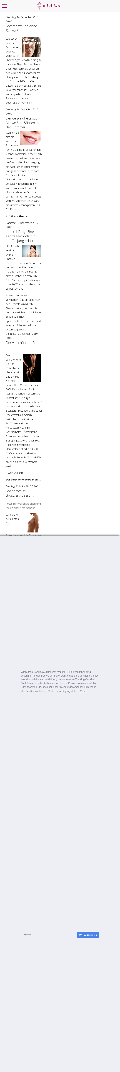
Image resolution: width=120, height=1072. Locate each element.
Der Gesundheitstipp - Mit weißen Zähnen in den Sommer (22, 122)
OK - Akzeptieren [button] (88, 935)
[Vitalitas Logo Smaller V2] (48, 6)
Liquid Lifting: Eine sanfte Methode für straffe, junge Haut (20, 236)
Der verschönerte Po (21, 342)
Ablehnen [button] (27, 935)
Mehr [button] (83, 691)
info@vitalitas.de (17, 216)
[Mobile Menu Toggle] (4, 5)
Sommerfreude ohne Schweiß (21, 28)
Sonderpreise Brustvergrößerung (20, 493)
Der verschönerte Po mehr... (23, 479)
